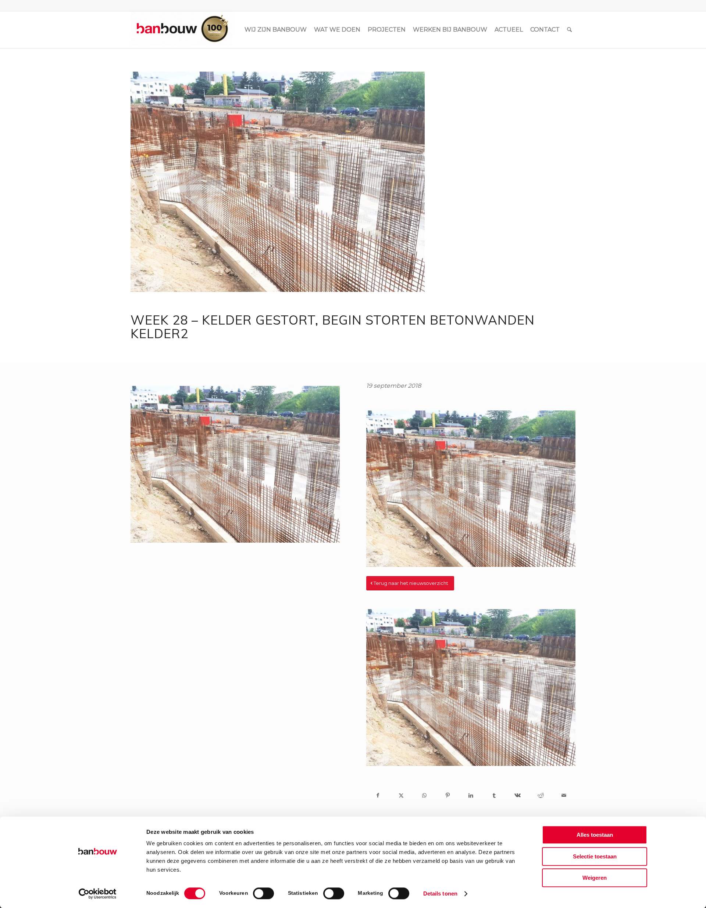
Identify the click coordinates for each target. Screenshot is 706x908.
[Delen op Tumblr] (494, 795)
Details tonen (440, 893)
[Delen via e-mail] (563, 795)
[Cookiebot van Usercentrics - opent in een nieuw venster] (97, 893)
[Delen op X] (401, 795)
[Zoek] (569, 29)
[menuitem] (275, 29)
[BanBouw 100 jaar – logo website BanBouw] (182, 29)
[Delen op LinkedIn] (470, 795)
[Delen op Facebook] (377, 795)
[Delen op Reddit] (540, 795)
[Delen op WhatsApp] (424, 795)
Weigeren (594, 878)
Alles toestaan (595, 835)
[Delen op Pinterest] (447, 795)
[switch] (263, 893)
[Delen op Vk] (517, 795)
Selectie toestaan (595, 856)
